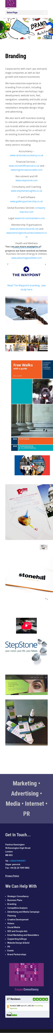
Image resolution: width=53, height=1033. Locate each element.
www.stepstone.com (27, 180)
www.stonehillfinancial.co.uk (24, 165)
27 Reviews (13, 999)
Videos (10, 923)
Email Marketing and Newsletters (23, 935)
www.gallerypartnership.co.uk (26, 201)
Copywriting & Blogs (17, 939)
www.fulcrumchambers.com (30, 218)
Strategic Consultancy (18, 896)
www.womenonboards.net (24, 228)
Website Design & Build (18, 943)
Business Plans (14, 900)
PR (8, 947)
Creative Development (17, 919)
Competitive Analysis (17, 908)
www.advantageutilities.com (26, 257)
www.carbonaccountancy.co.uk (26, 155)
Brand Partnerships (16, 954)
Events (10, 950)
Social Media (13, 927)
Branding (11, 904)
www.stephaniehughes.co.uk (26, 190)
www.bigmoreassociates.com (26, 169)
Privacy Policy (12, 876)
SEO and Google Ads (17, 931)
